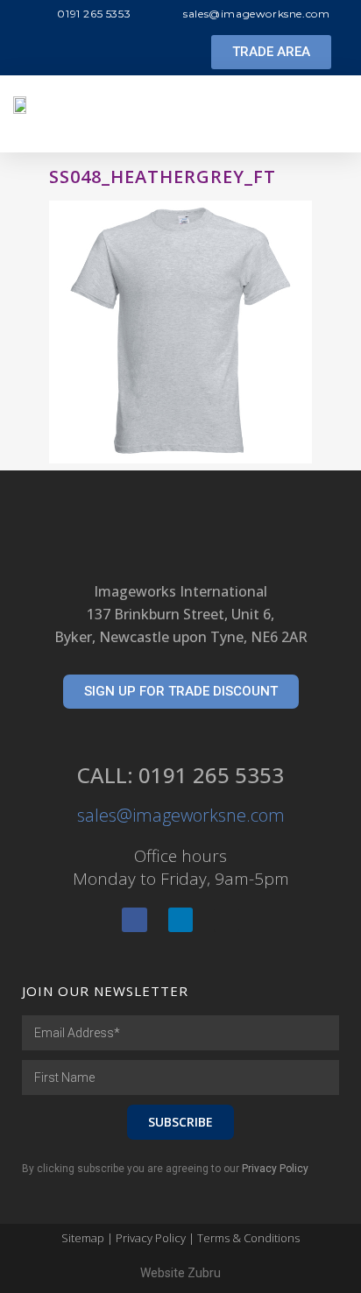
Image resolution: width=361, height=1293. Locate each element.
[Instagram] (226, 920)
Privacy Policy (275, 1168)
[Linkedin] (181, 920)
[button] (271, 52)
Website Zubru (180, 1273)
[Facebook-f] (134, 920)
